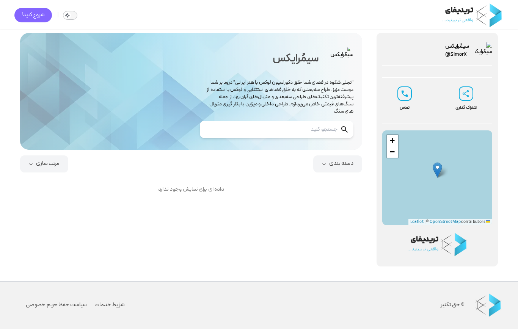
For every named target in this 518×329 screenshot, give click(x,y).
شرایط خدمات (109, 305)
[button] (437, 170)
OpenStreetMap (445, 222)
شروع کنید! (33, 15)
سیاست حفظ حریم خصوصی (56, 305)
